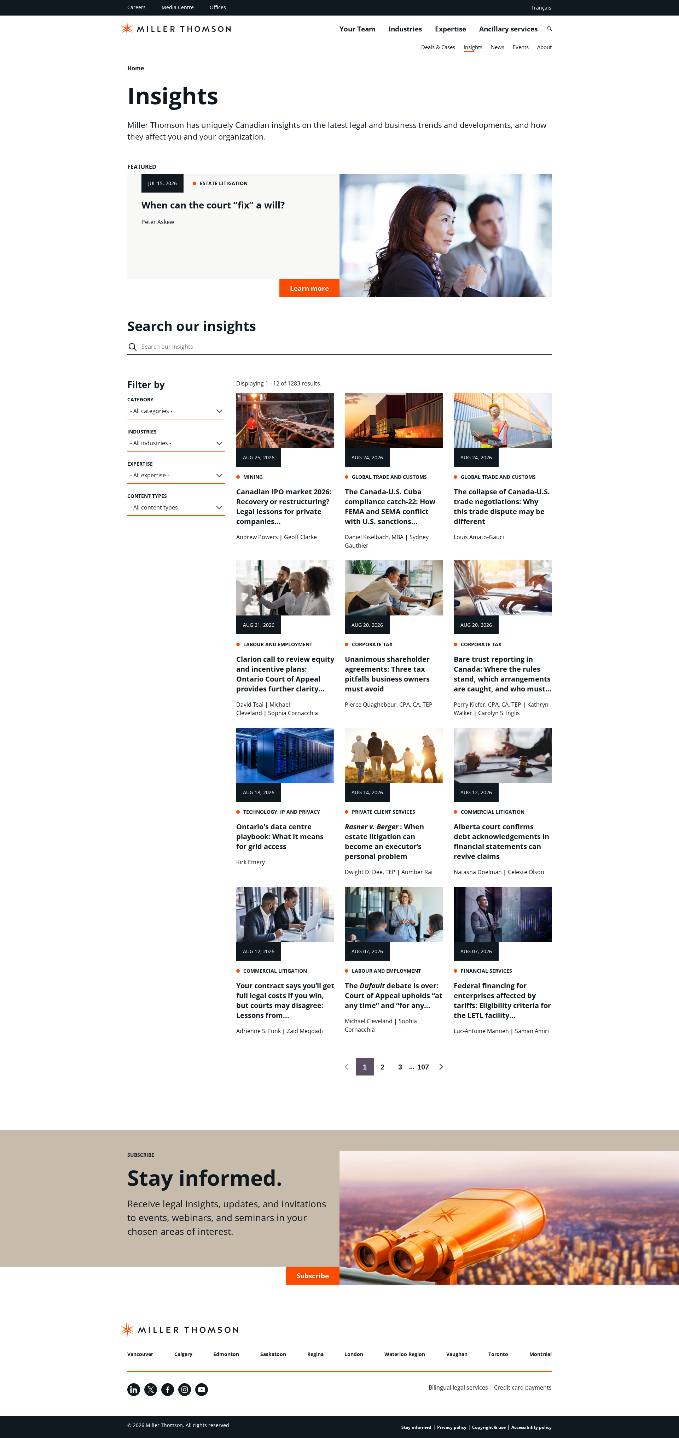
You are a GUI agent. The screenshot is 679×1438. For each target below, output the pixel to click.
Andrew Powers (257, 537)
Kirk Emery (250, 862)
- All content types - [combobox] (155, 507)
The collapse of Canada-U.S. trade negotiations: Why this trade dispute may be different (502, 506)
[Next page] (441, 1066)
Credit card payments (523, 1387)
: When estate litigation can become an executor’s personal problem (384, 841)
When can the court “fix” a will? (213, 205)
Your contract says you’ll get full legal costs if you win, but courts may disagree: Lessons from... (285, 1000)
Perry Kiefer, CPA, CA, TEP (487, 704)
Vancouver (140, 1354)
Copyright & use (489, 1427)
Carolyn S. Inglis (499, 713)
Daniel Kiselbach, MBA (374, 537)
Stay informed (416, 1427)
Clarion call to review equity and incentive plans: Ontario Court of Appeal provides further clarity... (285, 674)
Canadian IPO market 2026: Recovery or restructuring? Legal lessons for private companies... (283, 506)
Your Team (358, 28)
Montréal (540, 1354)
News (497, 47)
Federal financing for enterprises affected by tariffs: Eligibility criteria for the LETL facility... (502, 1000)
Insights (473, 47)
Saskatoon (273, 1354)
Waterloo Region (404, 1354)
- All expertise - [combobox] (149, 475)
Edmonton (226, 1354)
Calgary (183, 1354)
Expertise (450, 28)
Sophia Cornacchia (293, 713)
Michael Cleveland (369, 1021)
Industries (405, 28)
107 (421, 1067)
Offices (218, 7)
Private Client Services (383, 811)
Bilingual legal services (458, 1387)
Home (135, 68)
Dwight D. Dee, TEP (370, 872)
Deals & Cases (438, 47)
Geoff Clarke (300, 537)
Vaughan (457, 1354)
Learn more (309, 288)
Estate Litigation (224, 183)
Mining (253, 476)
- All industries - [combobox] (150, 443)
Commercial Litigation (492, 811)
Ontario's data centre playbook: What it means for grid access (280, 836)
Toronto (498, 1354)
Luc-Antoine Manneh (481, 1031)
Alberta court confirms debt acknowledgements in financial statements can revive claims (501, 841)
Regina (315, 1354)
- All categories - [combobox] (151, 411)
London (353, 1354)
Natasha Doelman (478, 872)
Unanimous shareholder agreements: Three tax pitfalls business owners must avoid (387, 674)
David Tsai (249, 704)
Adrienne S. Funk (258, 1031)
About (544, 47)
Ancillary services (508, 28)
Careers (136, 7)
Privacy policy (451, 1427)
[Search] (549, 28)
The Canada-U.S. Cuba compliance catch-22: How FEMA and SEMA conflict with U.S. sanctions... (390, 506)
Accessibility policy (531, 1427)
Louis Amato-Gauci (479, 537)
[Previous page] (347, 1066)
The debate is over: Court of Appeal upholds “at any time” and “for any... (393, 995)
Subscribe (313, 1275)
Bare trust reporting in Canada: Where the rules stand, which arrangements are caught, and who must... (503, 674)
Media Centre (178, 7)
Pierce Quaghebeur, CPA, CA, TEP (389, 704)
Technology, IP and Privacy (281, 811)
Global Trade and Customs (389, 476)
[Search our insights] (133, 347)
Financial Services (486, 970)
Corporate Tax (372, 644)
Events (521, 47)
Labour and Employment (277, 644)
